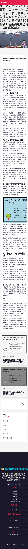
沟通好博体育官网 (7, 438)
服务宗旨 (5, 433)
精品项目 (5, 425)
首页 (9, 35)
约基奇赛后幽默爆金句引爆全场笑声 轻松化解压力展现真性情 (13, 361)
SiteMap (14, 509)
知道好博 (5, 421)
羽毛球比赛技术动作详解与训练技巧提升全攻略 (13, 393)
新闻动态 (5, 429)
